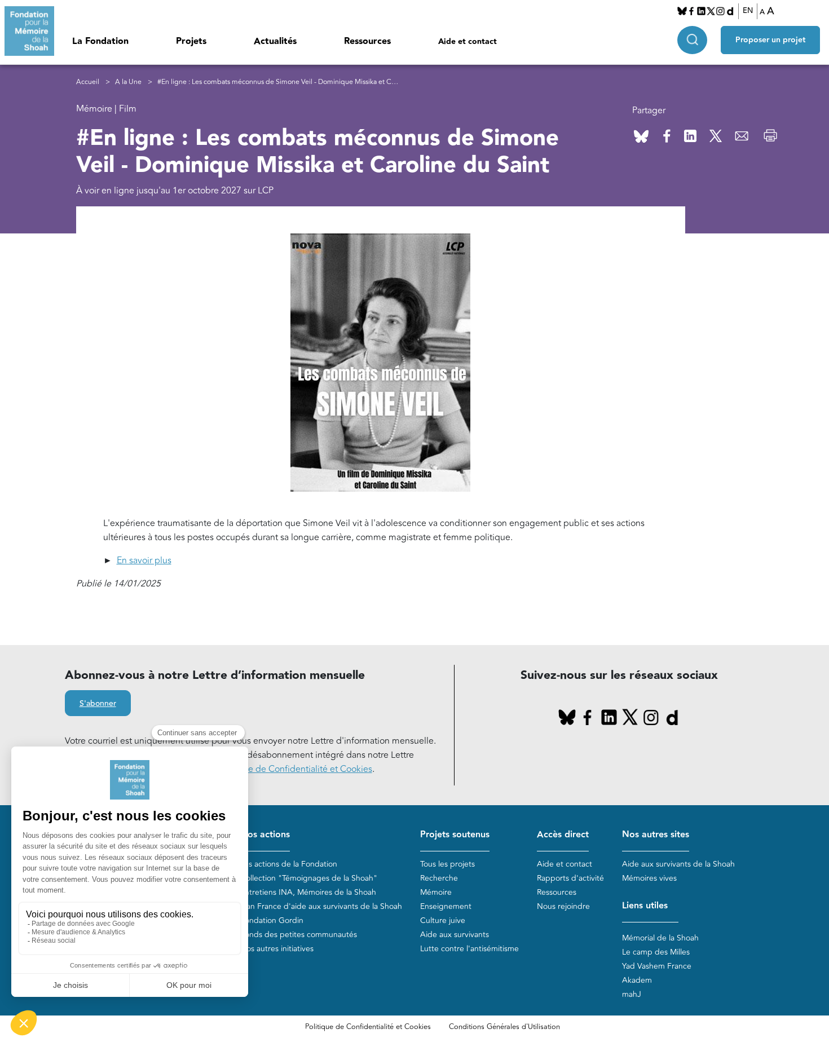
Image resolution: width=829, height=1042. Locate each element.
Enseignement (445, 906)
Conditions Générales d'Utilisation (504, 1026)
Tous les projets (447, 864)
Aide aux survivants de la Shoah (678, 864)
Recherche (439, 878)
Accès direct (563, 835)
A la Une (128, 82)
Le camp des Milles (656, 952)
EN (748, 10)
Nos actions (265, 835)
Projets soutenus (455, 835)
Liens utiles (645, 906)
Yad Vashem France (656, 966)
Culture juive (442, 920)
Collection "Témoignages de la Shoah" (308, 878)
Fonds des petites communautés (298, 935)
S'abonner (98, 703)
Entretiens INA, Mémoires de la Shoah (308, 892)
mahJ (631, 994)
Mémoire (436, 892)
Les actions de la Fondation (288, 864)
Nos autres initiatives (277, 949)
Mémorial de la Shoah (660, 938)
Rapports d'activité (570, 878)
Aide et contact (467, 42)
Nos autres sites (655, 835)
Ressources (367, 41)
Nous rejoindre (563, 906)
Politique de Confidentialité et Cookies (368, 1026)
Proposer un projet (770, 40)
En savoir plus (144, 560)
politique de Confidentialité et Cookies (294, 769)
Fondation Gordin (271, 920)
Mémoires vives (649, 878)
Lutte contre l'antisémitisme (469, 949)
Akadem (637, 980)
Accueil (87, 82)
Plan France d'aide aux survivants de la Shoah (321, 906)
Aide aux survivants (454, 935)
